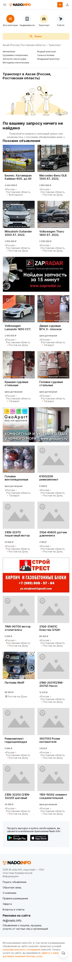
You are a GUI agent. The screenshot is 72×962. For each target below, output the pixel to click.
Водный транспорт (46, 51)
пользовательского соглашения (21, 949)
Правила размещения (15, 898)
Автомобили (9, 51)
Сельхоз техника (45, 55)
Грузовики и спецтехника (15, 55)
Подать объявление (14, 882)
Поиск (38, 36)
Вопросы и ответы (13, 909)
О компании (9, 892)
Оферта (7, 904)
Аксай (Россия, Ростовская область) (24, 45)
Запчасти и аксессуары (14, 59)
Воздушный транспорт (48, 59)
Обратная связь (12, 887)
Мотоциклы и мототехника (16, 62)
